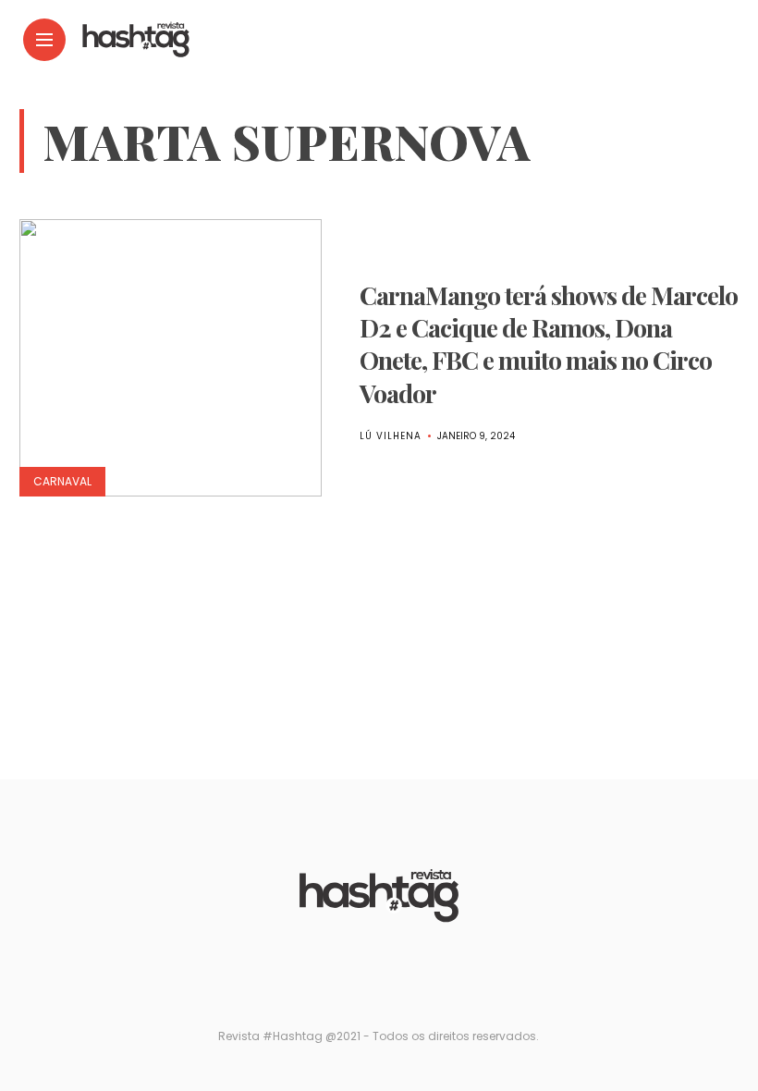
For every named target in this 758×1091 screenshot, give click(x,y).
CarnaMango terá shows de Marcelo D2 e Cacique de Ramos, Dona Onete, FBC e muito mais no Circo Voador (549, 343)
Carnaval (62, 481)
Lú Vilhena (391, 436)
